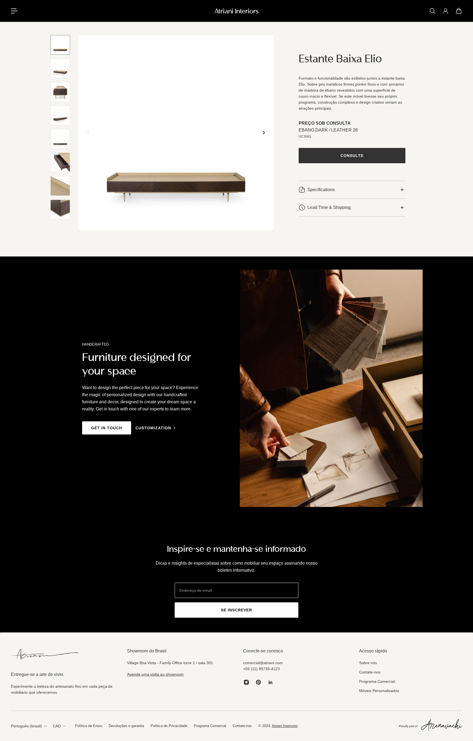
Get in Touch (106, 428)
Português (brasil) (26, 726)
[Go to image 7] (60, 186)
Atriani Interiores (285, 726)
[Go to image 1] (60, 45)
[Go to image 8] (60, 209)
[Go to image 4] (60, 115)
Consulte (352, 155)
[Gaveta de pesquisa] (432, 11)
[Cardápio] (14, 11)
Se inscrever (236, 610)
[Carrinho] (458, 11)
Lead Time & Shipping (329, 207)
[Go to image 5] (60, 139)
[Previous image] (88, 133)
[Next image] (264, 133)
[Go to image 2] (60, 68)
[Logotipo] (236, 10)
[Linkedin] (270, 682)
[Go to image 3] (60, 92)
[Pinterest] (258, 682)
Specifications (321, 189)
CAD (57, 726)
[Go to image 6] (60, 162)
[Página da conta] (445, 11)
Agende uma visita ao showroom (155, 674)
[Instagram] (246, 682)
